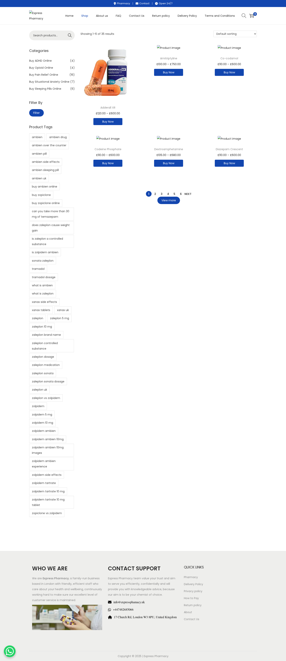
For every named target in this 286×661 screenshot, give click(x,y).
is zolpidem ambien (45, 252)
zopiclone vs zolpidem (47, 513)
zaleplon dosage (43, 357)
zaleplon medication (46, 365)
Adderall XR (107, 108)
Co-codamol (229, 58)
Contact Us (191, 619)
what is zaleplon (43, 293)
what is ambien (42, 285)
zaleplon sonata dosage (48, 381)
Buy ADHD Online (40, 61)
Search (70, 35)
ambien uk (39, 178)
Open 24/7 (165, 3)
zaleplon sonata (43, 373)
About (188, 612)
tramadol (38, 269)
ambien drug (58, 137)
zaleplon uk (39, 390)
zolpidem (38, 406)
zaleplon (37, 318)
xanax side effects (44, 302)
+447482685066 (123, 609)
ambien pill (39, 154)
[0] (251, 15)
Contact (144, 3)
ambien (37, 137)
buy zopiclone (41, 195)
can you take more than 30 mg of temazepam (50, 214)
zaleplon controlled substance (45, 346)
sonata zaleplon (43, 261)
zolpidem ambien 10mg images (48, 450)
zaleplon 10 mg (42, 327)
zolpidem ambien (44, 431)
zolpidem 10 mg (42, 423)
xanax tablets (41, 310)
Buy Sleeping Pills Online (45, 89)
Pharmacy (123, 3)
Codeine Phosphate (108, 149)
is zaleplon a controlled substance (47, 241)
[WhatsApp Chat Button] (10, 651)
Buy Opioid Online (41, 68)
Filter (36, 113)
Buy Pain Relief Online (43, 75)
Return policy (193, 605)
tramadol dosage (43, 277)
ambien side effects (46, 162)
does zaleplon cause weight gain (51, 227)
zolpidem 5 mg (42, 414)
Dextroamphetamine (168, 149)
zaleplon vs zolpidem (46, 398)
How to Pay (191, 598)
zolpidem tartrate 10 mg (48, 491)
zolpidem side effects (46, 475)
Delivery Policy (193, 584)
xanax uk (63, 310)
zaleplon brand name (46, 335)
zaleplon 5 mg (59, 318)
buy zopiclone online (46, 203)
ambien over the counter (49, 145)
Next (187, 194)
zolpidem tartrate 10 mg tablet (48, 502)
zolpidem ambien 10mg (48, 439)
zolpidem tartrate (44, 483)
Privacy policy (193, 591)
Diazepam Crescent (229, 149)
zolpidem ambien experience (44, 463)
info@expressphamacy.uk (129, 602)
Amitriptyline (168, 58)
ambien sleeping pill (45, 170)
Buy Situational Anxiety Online (49, 82)
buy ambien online (44, 186)
